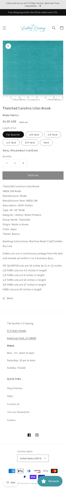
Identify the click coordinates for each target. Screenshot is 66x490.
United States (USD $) (31, 458)
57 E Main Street (16, 330)
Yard (46, 142)
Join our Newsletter (18, 412)
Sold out (33, 175)
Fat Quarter (13, 134)
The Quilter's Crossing (28, 483)
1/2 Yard (11, 142)
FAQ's (10, 396)
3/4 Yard (30, 142)
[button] (4, 28)
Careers (11, 420)
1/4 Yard (52, 134)
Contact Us (13, 404)
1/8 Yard (34, 134)
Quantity (7, 156)
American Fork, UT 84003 (21, 338)
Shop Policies (14, 388)
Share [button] (10, 298)
